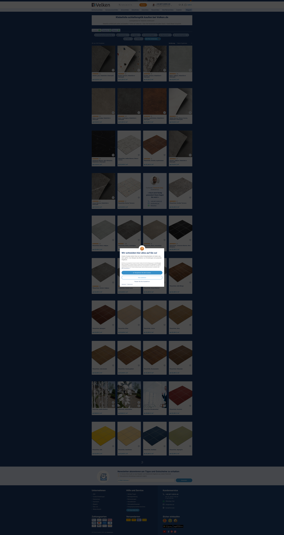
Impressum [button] (124, 284)
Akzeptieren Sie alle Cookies (143, 272)
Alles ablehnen (142, 277)
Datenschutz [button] (130, 284)
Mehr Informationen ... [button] (126, 268)
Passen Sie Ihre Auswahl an (142, 281)
